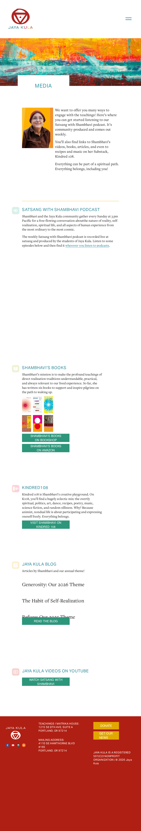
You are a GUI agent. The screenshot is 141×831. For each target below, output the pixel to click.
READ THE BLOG (46, 621)
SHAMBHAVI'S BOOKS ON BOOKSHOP (45, 438)
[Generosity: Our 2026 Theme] (53, 577)
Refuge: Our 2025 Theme (48, 616)
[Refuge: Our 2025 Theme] (48, 609)
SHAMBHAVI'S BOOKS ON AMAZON (45, 448)
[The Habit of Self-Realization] (53, 593)
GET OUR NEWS (106, 735)
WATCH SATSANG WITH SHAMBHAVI (45, 682)
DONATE (106, 726)
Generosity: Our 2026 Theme (53, 584)
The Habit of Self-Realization (53, 600)
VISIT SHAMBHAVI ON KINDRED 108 (45, 524)
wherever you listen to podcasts (87, 245)
